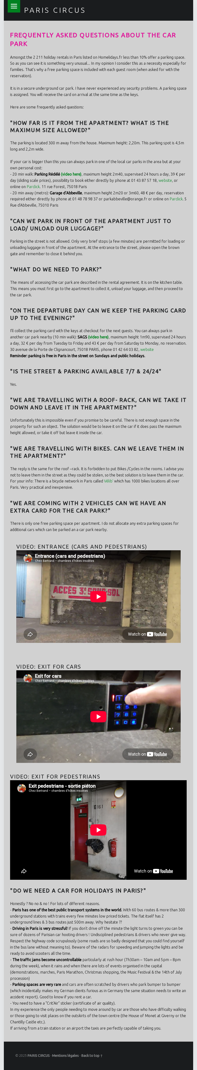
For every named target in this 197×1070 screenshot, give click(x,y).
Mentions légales (65, 1055)
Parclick (33, 186)
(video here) (71, 174)
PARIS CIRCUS (55, 10)
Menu (14, 6)
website (165, 180)
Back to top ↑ (92, 1055)
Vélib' (108, 481)
